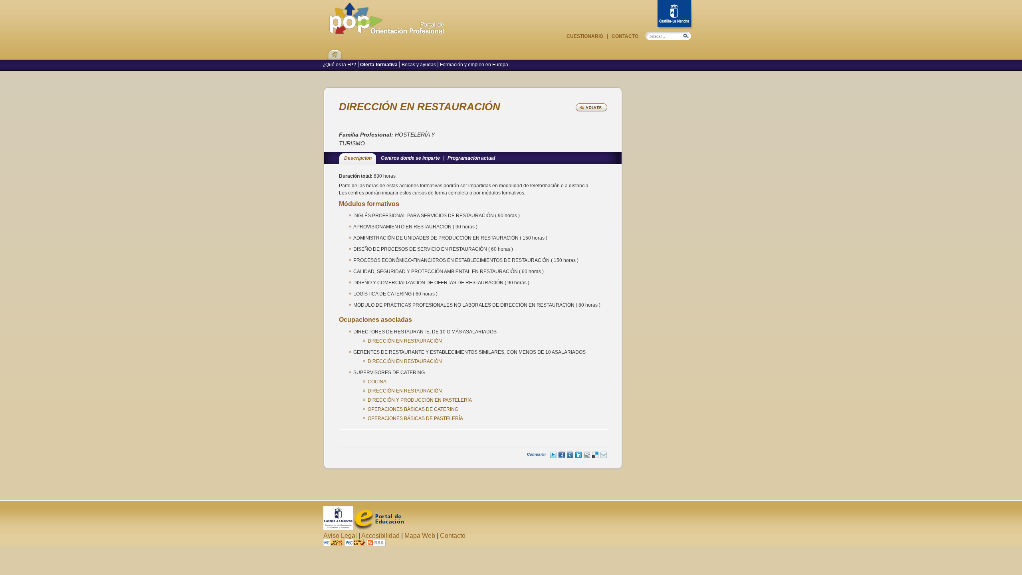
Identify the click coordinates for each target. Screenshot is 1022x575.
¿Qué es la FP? (340, 64)
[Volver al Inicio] (335, 49)
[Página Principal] (386, 30)
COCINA (377, 382)
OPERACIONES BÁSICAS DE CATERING (413, 409)
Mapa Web (419, 535)
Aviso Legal (340, 535)
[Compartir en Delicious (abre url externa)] (595, 455)
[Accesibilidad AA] (333, 544)
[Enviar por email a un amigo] (603, 455)
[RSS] (376, 544)
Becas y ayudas (418, 64)
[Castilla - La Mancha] (675, 14)
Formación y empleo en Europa (473, 64)
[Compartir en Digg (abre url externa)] (587, 455)
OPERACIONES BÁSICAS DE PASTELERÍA (415, 418)
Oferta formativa (379, 64)
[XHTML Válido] (355, 544)
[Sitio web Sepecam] (338, 528)
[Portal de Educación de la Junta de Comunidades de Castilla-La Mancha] (378, 528)
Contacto (624, 36)
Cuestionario (585, 36)
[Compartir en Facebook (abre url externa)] (562, 455)
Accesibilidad (380, 535)
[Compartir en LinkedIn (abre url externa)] (578, 455)
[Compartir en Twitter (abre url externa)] (553, 455)
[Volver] (591, 107)
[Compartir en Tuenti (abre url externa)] (570, 455)
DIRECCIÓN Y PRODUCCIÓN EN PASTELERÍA (420, 400)
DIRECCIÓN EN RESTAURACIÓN (405, 341)
